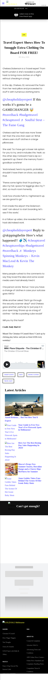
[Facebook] (10, 512)
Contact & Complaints (33, 641)
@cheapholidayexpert (17, 99)
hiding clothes (33, 375)
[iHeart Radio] (34, 512)
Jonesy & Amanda (8, 647)
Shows (5, 629)
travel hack (8, 381)
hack (21, 375)
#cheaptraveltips (14, 245)
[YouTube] (28, 512)
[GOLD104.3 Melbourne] (11, 3)
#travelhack (10, 115)
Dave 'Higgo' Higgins (9, 638)
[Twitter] (22, 512)
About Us (30, 637)
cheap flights (9, 375)
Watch (5, 662)
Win (28, 629)
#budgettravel (28, 115)
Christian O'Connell (9, 633)
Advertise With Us (32, 645)
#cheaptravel (11, 120)
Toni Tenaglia (7, 642)
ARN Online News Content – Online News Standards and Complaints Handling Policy (36, 660)
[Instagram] (16, 512)
